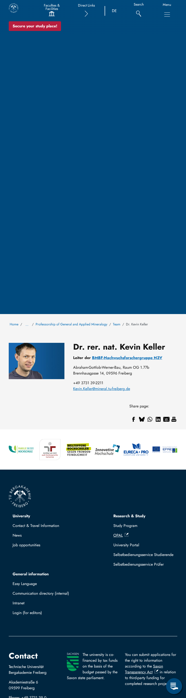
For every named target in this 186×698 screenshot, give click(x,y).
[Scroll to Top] (174, 666)
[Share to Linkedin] (158, 419)
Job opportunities (26, 545)
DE (114, 11)
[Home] (13, 8)
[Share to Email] (166, 419)
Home (14, 324)
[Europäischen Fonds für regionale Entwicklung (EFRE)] (164, 449)
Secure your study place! (35, 26)
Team (116, 324)
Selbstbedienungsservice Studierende (143, 554)
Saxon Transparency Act (144, 669)
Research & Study (129, 516)
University (21, 516)
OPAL (118, 535)
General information (31, 574)
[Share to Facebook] (133, 419)
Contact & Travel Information (36, 525)
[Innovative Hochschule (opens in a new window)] (107, 449)
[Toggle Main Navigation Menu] (167, 14)
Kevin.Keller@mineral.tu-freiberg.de (101, 388)
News (17, 535)
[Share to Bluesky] (142, 419)
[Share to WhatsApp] (150, 419)
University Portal (126, 545)
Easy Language (25, 583)
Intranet (18, 603)
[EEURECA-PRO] (136, 449)
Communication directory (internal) (41, 593)
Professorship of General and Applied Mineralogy (71, 324)
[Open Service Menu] (174, 686)
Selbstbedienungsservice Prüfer (138, 564)
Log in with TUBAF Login (36, 614)
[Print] (173, 419)
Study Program (125, 525)
